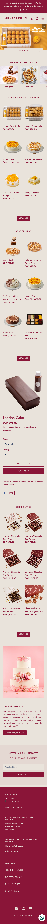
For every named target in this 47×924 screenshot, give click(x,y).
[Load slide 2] (22, 51)
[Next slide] (40, 51)
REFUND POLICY (12, 884)
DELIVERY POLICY (13, 877)
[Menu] (42, 18)
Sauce (5, 439)
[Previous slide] (7, 51)
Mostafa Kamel (11, 823)
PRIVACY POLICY (13, 891)
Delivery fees (20, 426)
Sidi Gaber (9, 829)
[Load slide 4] (27, 51)
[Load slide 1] (20, 51)
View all (23, 218)
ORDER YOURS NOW (14, 733)
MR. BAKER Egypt (26, 915)
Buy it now (23, 470)
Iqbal (21, 823)
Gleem (17, 826)
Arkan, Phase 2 (11, 851)
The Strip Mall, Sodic (14, 845)
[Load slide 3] (24, 51)
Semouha (9, 826)
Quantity (6, 449)
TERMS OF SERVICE (14, 870)
